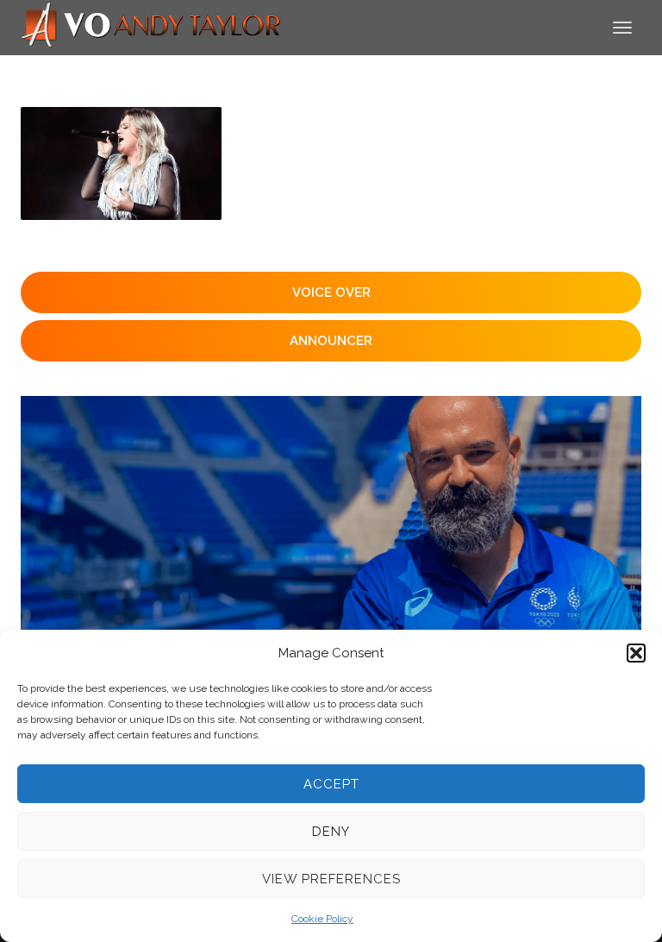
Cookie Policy (322, 919)
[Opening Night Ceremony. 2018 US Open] (121, 163)
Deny (331, 831)
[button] (636, 653)
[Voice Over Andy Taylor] (151, 26)
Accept (331, 784)
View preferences (331, 879)
